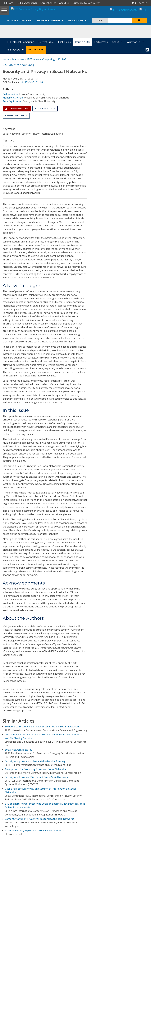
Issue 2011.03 (82, 42)
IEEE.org (8, 3)
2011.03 (62, 59)
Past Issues (64, 42)
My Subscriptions (19, 20)
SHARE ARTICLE (46, 108)
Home (6, 59)
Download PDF (18, 108)
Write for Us (134, 42)
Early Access (101, 42)
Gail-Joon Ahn (10, 94)
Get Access (35, 49)
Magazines (18, 59)
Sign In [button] (143, 3)
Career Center (48, 3)
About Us (64, 3)
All (99, 20)
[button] (134, 3)
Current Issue (46, 42)
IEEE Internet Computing (20, 42)
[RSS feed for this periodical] (147, 49)
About (115, 42)
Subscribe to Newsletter (86, 3)
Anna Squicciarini (12, 101)
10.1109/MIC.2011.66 (31, 82)
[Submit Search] (139, 20)
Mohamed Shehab (13, 97)
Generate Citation (16, 115)
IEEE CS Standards (27, 3)
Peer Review (14, 49)
